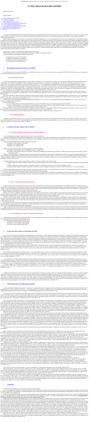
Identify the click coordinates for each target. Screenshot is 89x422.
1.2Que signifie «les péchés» (7, 20)
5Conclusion (4, 29)
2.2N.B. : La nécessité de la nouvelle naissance (11, 24)
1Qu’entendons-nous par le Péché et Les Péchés (10, 18)
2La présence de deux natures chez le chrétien (10, 21)
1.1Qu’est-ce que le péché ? (7, 19)
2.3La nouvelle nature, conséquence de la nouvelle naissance (13, 25)
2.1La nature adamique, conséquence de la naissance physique (14, 23)
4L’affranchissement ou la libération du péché (10, 28)
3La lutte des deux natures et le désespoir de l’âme (11, 26)
